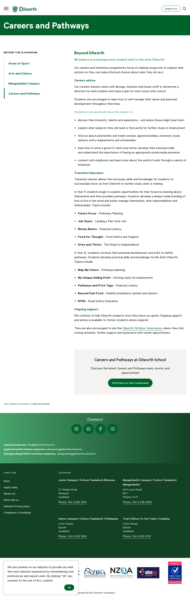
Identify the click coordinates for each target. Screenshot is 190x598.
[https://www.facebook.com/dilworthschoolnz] (100, 429)
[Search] (184, 8)
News (7, 480)
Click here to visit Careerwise (130, 382)
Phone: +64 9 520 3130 (72, 501)
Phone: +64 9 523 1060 (72, 536)
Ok (69, 587)
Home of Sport (19, 63)
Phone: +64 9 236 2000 (137, 501)
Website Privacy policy (17, 506)
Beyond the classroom (20, 52)
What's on (9, 493)
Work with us (11, 499)
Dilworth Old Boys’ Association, (142, 328)
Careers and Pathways (24, 93)
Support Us (171, 8)
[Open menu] (6, 8)
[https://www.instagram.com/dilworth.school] (76, 429)
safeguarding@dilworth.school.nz (76, 453)
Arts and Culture (20, 73)
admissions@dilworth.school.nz (64, 449)
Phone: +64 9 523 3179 (137, 536)
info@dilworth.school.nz (41, 444)
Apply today (11, 487)
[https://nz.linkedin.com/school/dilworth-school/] (88, 429)
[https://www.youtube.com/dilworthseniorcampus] (112, 429)
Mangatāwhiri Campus (24, 83)
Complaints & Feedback (17, 512)
